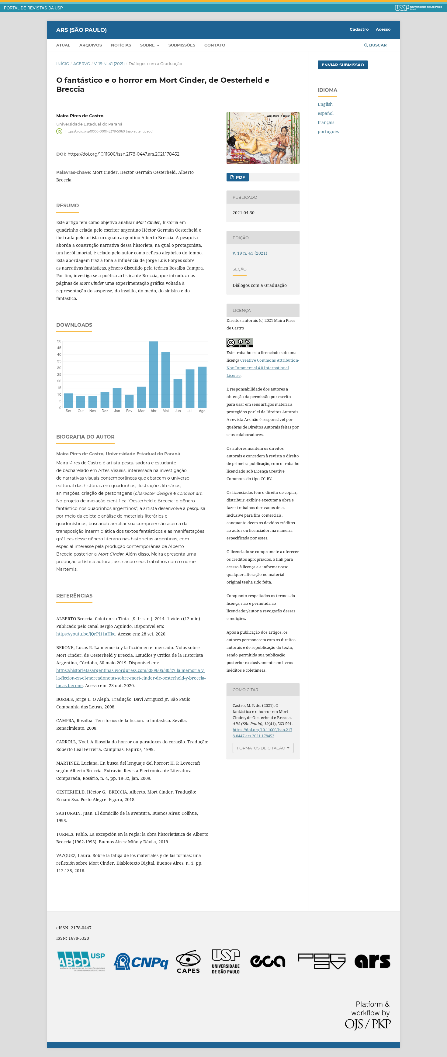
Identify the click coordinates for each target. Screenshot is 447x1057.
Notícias (121, 45)
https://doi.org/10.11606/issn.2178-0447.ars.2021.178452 (123, 154)
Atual (63, 45)
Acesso (383, 29)
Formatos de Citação (261, 747)
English (325, 104)
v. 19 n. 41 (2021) (109, 63)
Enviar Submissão (343, 64)
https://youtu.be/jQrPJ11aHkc (85, 634)
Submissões (181, 45)
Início (62, 63)
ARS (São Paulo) (81, 29)
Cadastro (359, 29)
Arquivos (90, 45)
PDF (240, 177)
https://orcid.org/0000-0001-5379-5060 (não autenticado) (109, 131)
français (326, 122)
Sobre (148, 45)
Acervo (81, 63)
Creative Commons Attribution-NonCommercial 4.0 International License (263, 367)
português (328, 131)
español (326, 113)
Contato (214, 45)
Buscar (377, 45)
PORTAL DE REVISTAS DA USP (33, 8)
